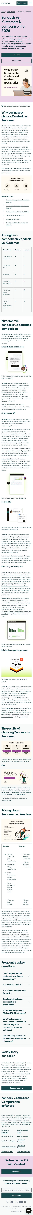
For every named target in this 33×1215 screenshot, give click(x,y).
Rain (10, 800)
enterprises (26, 916)
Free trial (16, 55)
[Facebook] (11, 1202)
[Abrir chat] (29, 1211)
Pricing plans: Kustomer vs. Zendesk (17, 212)
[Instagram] (25, 1202)
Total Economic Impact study (22, 920)
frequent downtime (21, 710)
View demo (16, 61)
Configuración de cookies (11, 1209)
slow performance (7, 717)
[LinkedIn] (16, 1202)
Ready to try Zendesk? (13, 219)
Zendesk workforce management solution (14, 586)
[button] (13, 976)
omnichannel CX (13, 386)
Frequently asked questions (15, 215)
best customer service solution (14, 334)
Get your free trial (16, 1088)
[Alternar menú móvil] (30, 3)
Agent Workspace (7, 378)
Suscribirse (16, 1195)
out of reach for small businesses (15, 563)
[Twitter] (7, 1202)
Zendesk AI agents (7, 430)
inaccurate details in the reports (11, 612)
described (4, 614)
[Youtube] (21, 1202)
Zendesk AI (22, 498)
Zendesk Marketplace (11, 529)
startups (13, 916)
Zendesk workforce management (14, 644)
